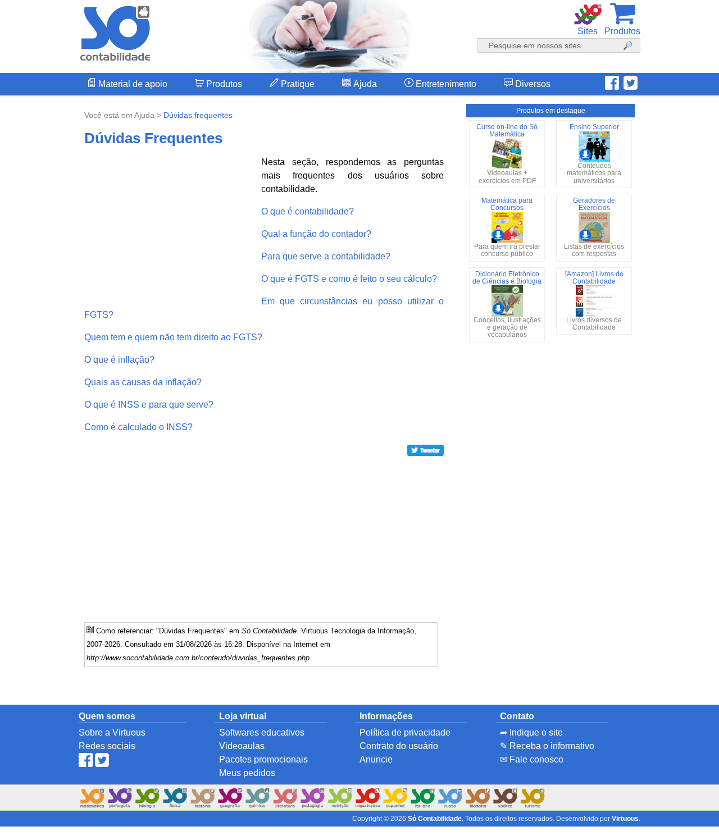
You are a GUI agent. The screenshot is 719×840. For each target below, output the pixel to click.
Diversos (531, 84)
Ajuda (364, 84)
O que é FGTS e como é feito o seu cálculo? (349, 279)
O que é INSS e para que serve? (148, 404)
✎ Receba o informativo (547, 746)
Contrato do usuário (399, 746)
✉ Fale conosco (531, 759)
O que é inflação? (119, 359)
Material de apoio (131, 84)
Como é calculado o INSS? (138, 427)
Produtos (223, 84)
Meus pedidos (247, 773)
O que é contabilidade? (307, 211)
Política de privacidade (405, 732)
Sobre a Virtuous (112, 732)
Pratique (297, 84)
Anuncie (376, 759)
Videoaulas (242, 746)
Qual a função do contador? (316, 234)
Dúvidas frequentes (198, 115)
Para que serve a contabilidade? (325, 256)
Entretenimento (444, 84)
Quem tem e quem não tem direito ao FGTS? (173, 337)
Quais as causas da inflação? (143, 382)
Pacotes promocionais (263, 759)
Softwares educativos (261, 732)
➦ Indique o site (531, 732)
